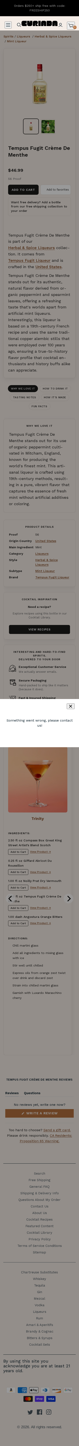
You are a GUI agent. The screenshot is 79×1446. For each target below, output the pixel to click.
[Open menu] (8, 24)
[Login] (60, 25)
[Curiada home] (40, 23)
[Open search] (19, 24)
